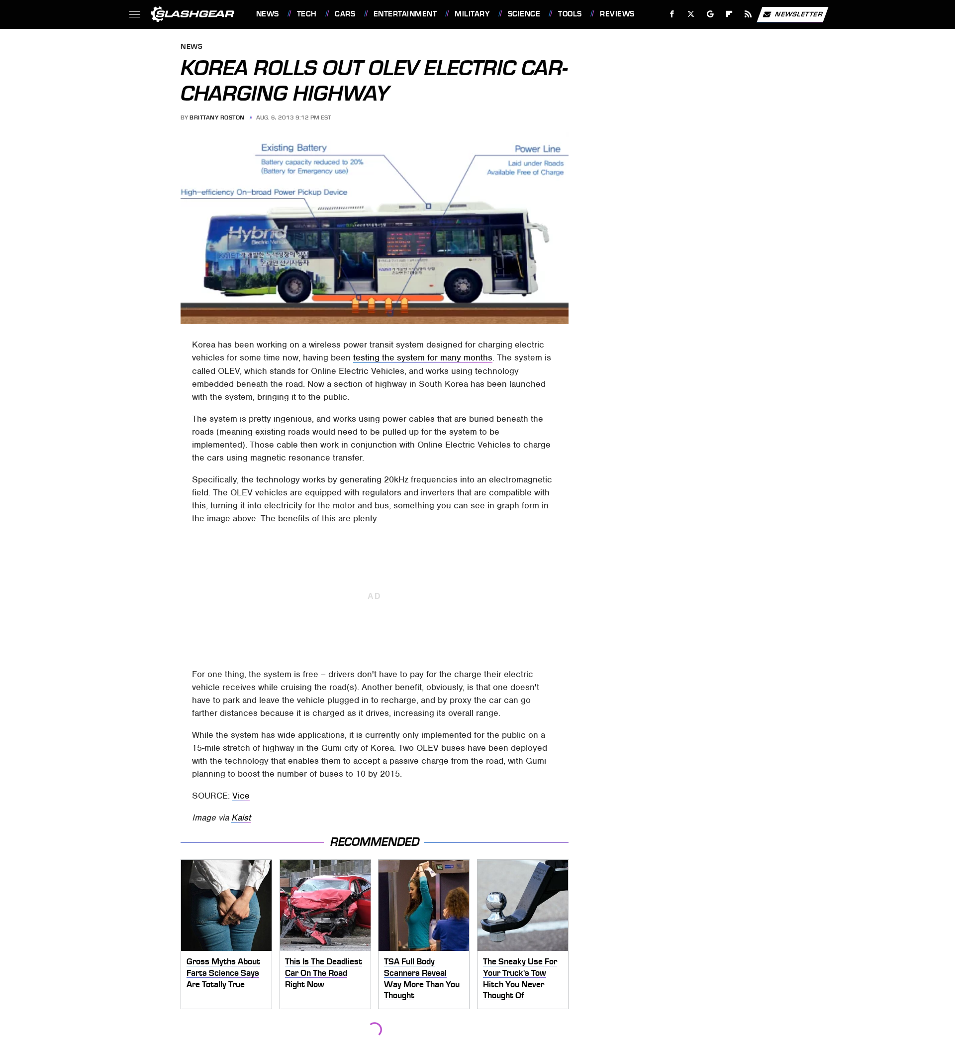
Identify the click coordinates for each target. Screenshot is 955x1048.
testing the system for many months (422, 357)
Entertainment (405, 13)
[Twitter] (690, 14)
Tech (307, 13)
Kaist (241, 817)
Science (524, 13)
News (267, 13)
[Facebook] (672, 14)
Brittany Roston (217, 117)
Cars (345, 13)
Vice (241, 795)
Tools (569, 13)
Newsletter (799, 13)
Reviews (617, 13)
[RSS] (748, 14)
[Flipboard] (729, 14)
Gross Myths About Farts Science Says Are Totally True (223, 972)
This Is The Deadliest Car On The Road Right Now (323, 972)
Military (472, 13)
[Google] (710, 14)
